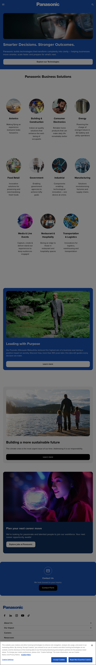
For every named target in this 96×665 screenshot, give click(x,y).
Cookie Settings (8, 659)
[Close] (92, 645)
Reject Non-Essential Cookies (80, 660)
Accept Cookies (59, 660)
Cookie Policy (26, 655)
